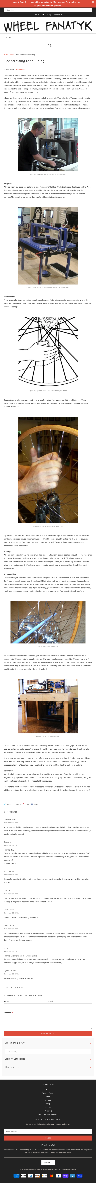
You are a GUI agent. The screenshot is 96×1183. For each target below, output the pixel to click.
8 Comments (20, 69)
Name (7, 1001)
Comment (8, 1013)
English (47, 1163)
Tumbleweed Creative (68, 1169)
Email (51, 1001)
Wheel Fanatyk (30, 1169)
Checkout (58, 15)
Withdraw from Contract (48, 1114)
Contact (48, 1107)
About (48, 1097)
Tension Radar (48, 1093)
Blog (48, 45)
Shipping (48, 1111)
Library (48, 1100)
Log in (36, 15)
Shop (48, 1089)
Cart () (47, 15)
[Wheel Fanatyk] (48, 26)
